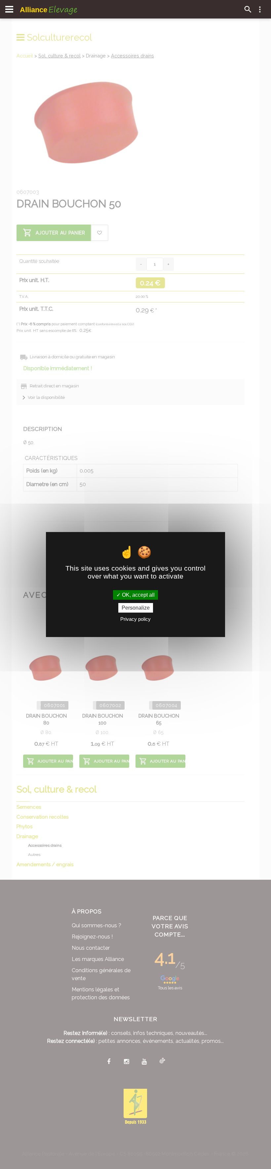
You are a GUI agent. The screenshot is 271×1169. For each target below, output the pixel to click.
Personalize (136, 608)
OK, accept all (138, 595)
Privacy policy (135, 619)
